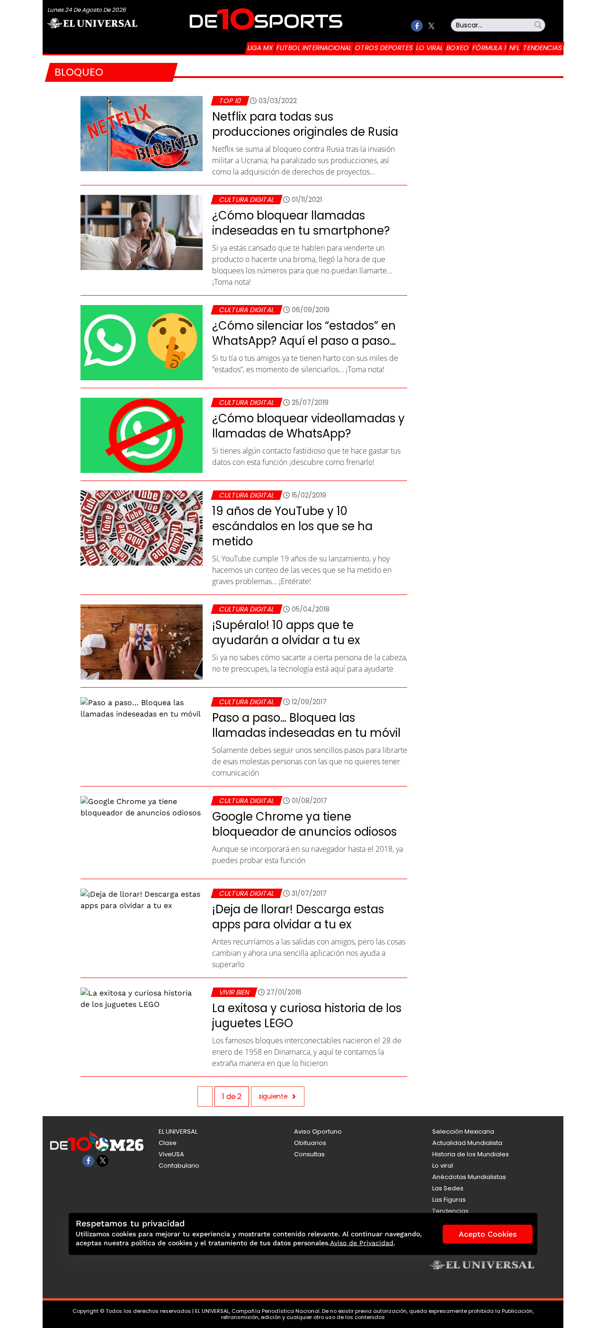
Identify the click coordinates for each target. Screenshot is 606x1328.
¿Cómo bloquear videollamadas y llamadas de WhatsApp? (308, 426)
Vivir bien (234, 992)
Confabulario (179, 1165)
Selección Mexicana (463, 1131)
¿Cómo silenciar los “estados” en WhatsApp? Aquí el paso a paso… (304, 333)
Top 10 (230, 100)
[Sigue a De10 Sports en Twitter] (431, 26)
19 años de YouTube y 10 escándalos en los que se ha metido (292, 526)
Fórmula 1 (489, 47)
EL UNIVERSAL (178, 1131)
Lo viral (429, 47)
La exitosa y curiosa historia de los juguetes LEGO (306, 1015)
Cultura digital (246, 199)
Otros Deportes (384, 47)
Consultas (309, 1154)
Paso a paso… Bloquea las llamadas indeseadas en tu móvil (306, 725)
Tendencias (542, 47)
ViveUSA (171, 1154)
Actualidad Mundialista (467, 1142)
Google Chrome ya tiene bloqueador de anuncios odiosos (304, 824)
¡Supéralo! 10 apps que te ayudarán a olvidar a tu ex (286, 632)
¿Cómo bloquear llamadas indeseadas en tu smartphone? (301, 223)
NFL (514, 47)
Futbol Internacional (314, 47)
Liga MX (260, 47)
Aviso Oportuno (318, 1131)
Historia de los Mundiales (470, 1154)
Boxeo (458, 47)
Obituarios (310, 1142)
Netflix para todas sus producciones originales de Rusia (305, 124)
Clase (168, 1142)
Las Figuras (449, 1199)
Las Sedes (447, 1188)
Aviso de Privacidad (361, 1243)
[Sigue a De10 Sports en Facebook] (417, 26)
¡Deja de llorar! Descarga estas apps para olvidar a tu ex (298, 916)
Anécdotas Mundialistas (469, 1176)
